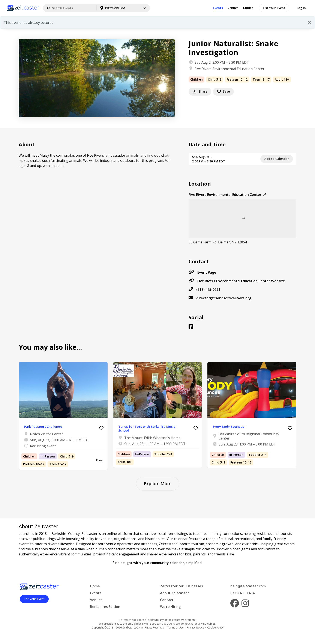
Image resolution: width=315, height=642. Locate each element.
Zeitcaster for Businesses (181, 586)
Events (218, 8)
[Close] (309, 22)
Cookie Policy (215, 627)
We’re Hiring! (171, 606)
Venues (233, 8)
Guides (248, 8)
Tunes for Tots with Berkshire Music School (146, 428)
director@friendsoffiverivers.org (223, 298)
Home (95, 586)
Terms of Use (175, 627)
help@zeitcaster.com (248, 586)
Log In (301, 8)
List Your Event (274, 8)
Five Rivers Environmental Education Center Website (241, 281)
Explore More (157, 483)
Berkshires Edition (105, 606)
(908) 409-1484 (242, 593)
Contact (167, 599)
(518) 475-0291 (208, 289)
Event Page (206, 272)
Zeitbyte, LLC (130, 627)
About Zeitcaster (174, 593)
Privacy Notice (195, 627)
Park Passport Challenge (43, 426)
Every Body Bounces (228, 426)
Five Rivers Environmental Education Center (229, 68)
